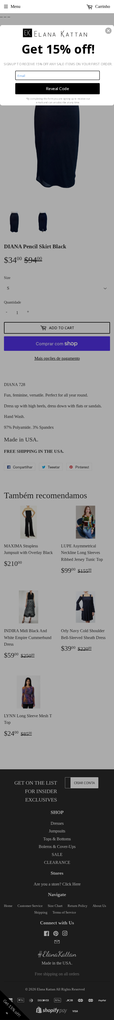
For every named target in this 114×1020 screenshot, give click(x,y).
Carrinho (102, 6)
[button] (108, 30)
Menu (15, 6)
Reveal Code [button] (57, 88)
